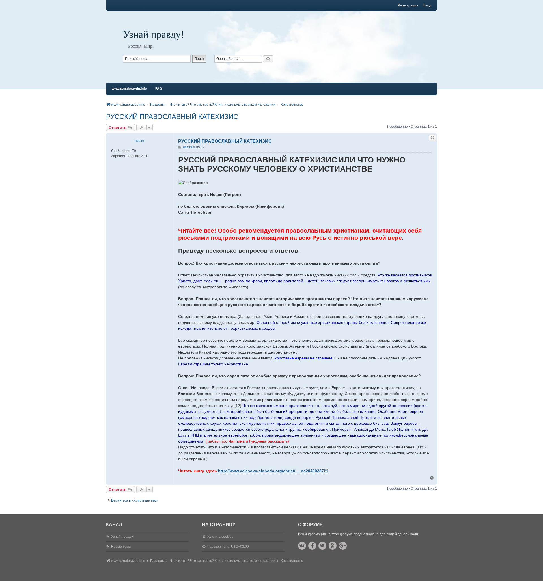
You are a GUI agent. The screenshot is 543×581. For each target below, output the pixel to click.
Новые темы (121, 547)
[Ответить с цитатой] (432, 138)
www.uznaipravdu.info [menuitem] (129, 89)
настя (139, 141)
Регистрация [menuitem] (408, 5)
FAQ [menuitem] (158, 89)
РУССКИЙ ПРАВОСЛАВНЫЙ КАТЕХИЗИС (172, 116)
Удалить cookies (220, 537)
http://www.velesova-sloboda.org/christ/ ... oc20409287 (271, 471)
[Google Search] (268, 58)
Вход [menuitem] (427, 5)
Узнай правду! (153, 34)
